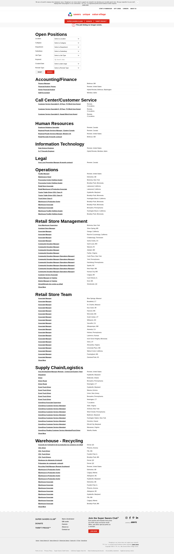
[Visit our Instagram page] (126, 518)
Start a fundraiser (68, 519)
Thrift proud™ (101, 21)
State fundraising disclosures (96, 550)
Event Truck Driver (44, 387)
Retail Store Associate (45, 186)
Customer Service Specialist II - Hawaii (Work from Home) (57, 114)
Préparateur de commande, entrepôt (50, 463)
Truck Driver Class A (45, 198)
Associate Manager (44, 231)
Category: (38, 43)
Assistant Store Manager (46, 228)
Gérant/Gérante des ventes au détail (50, 284)
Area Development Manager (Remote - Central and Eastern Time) (60, 371)
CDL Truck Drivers (44, 457)
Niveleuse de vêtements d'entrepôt (50, 460)
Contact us (66, 529)
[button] (138, 2)
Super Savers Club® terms (61, 550)
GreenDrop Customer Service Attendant (52, 405)
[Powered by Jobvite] (131, 522)
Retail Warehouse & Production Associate (52, 189)
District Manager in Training (47, 278)
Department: (39, 47)
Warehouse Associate (45, 204)
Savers (37, 540)
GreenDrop (84, 540)
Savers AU (73, 540)
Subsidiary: (39, 51)
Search (49, 72)
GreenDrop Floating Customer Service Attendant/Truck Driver (59, 430)
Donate (89, 21)
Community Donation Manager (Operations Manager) (56, 256)
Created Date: (39, 63)
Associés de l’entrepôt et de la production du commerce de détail (60, 445)
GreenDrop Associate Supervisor (49, 402)
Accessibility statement (112, 550)
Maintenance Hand (44, 177)
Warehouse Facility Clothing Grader (50, 211)
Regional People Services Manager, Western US (54, 133)
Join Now (93, 531)
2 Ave (78, 540)
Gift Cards (117, 8)
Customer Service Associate (48, 275)
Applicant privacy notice (127, 550)
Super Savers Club (45, 519)
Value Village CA (54, 540)
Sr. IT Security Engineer (46, 151)
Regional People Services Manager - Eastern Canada (56, 130)
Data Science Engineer (46, 148)
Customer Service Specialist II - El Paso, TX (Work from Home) (59, 104)
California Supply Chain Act (78, 550)
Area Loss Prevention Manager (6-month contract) (55, 162)
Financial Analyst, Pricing (47, 86)
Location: (38, 38)
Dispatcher (42, 375)
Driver (40, 378)
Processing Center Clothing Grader (50, 180)
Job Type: (38, 55)
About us (65, 527)
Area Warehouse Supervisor (48, 225)
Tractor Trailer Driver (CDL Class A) (50, 192)
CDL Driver (42, 448)
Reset (40, 72)
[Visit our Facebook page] (130, 518)
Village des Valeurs (64, 540)
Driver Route (42, 381)
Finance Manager (44, 83)
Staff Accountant (44, 92)
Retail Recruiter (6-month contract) (50, 137)
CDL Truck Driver (44, 451)
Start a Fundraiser (105, 8)
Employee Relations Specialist (48, 127)
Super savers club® (75, 21)
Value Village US (44, 540)
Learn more (85, 5)
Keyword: (38, 59)
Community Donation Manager (48, 244)
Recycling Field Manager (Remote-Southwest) (54, 466)
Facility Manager (43, 173)
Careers (126, 8)
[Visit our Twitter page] (137, 518)
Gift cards (65, 521)
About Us (133, 8)
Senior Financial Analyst (46, 89)
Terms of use (39, 550)
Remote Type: (39, 68)
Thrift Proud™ (43, 528)
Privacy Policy (48, 550)
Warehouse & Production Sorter (49, 201)
